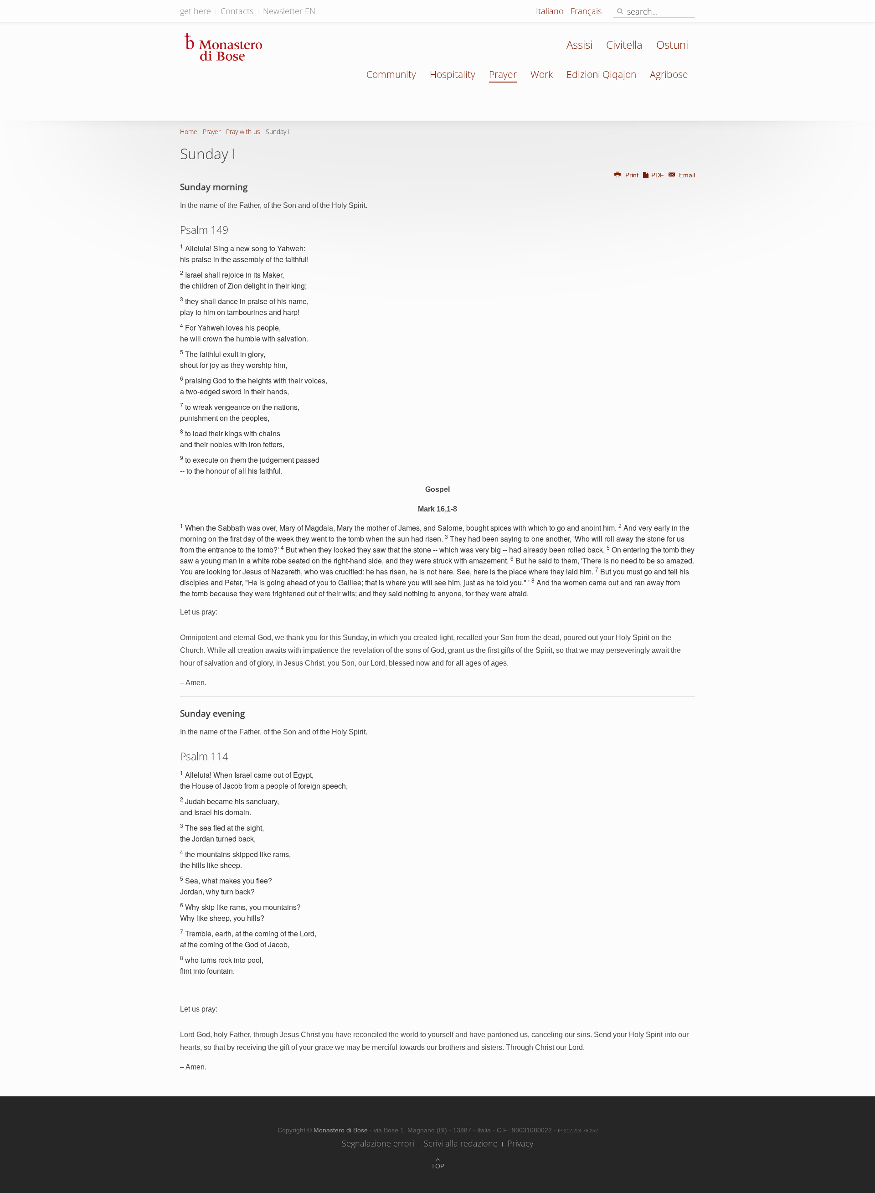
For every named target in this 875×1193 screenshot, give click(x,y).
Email (686, 175)
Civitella (624, 44)
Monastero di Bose (342, 1130)
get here (195, 10)
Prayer (503, 74)
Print (631, 175)
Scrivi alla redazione (461, 1143)
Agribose (669, 74)
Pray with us (243, 131)
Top (437, 1166)
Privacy (520, 1143)
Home (188, 131)
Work (541, 74)
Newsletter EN (289, 10)
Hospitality (452, 74)
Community (391, 74)
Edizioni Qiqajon (601, 74)
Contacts (237, 10)
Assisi (579, 44)
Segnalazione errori (378, 1143)
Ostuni (672, 44)
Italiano (551, 10)
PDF (657, 175)
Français (586, 10)
